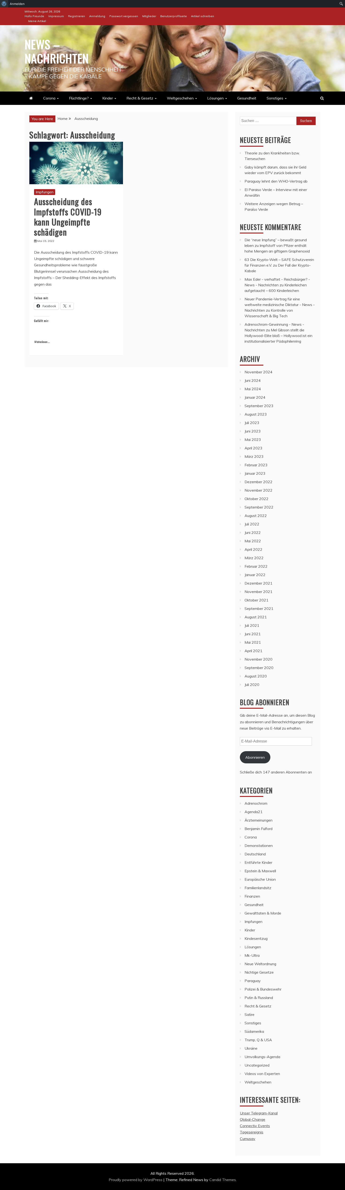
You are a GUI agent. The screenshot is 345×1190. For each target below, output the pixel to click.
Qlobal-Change (252, 1119)
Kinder (107, 98)
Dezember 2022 (258, 481)
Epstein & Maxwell (260, 871)
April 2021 (253, 650)
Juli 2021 (252, 625)
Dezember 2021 (258, 583)
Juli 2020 (252, 684)
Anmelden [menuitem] (17, 4)
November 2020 (258, 659)
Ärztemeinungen (258, 820)
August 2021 (256, 617)
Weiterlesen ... (42, 342)
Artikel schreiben (202, 16)
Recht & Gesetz (139, 98)
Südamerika (254, 1031)
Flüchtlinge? (79, 98)
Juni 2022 (253, 532)
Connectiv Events (255, 1125)
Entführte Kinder (258, 862)
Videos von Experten (262, 1073)
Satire (249, 1014)
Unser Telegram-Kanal (259, 1113)
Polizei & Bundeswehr (263, 989)
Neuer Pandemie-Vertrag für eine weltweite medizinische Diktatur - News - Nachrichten (280, 305)
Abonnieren (255, 757)
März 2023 (254, 456)
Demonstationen (259, 845)
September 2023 (259, 405)
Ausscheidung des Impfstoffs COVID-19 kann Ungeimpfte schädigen (68, 216)
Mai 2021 (253, 642)
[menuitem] (4, 4)
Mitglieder (149, 16)
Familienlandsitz (258, 887)
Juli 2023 (252, 422)
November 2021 (258, 591)
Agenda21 (254, 811)
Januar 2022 (255, 574)
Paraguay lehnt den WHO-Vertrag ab (276, 181)
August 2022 (256, 515)
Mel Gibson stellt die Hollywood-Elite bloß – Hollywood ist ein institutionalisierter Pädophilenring (278, 336)
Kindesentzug (256, 938)
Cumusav (247, 1138)
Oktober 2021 (256, 600)
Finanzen (252, 896)
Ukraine (251, 1048)
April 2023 (253, 448)
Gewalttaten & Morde (263, 913)
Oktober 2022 (256, 498)
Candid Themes (222, 1179)
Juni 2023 (253, 431)
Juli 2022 (252, 524)
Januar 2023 (255, 473)
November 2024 (258, 372)
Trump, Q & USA (258, 1039)
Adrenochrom (256, 803)
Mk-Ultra (252, 955)
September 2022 (259, 507)
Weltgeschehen (180, 98)
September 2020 (259, 667)
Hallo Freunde (34, 16)
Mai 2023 (253, 439)
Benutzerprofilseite (173, 16)
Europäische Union (260, 879)
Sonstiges (275, 98)
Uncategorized (257, 1065)
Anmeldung (97, 16)
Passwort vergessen (123, 16)
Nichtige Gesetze (259, 972)
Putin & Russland (259, 997)
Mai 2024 (253, 388)
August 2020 (256, 676)
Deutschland (255, 854)
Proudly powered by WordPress (136, 1179)
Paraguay (253, 980)
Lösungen (215, 98)
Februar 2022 (256, 566)
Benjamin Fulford (258, 828)
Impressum (56, 16)
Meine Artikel (37, 21)
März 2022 (254, 557)
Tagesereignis (251, 1132)
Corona (49, 98)
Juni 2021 (253, 633)
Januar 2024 (255, 397)
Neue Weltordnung (260, 963)
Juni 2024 (253, 380)
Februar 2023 (256, 465)
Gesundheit (246, 98)
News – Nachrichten (57, 51)
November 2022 (258, 490)
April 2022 (253, 549)
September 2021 (259, 608)
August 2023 (256, 414)
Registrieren (76, 16)
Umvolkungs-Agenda (262, 1056)
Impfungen (45, 192)
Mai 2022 (253, 541)
